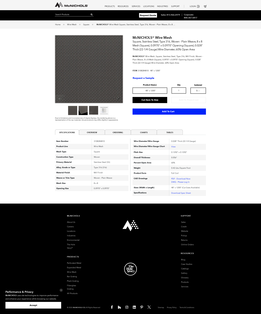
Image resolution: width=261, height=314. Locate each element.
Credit (184, 226)
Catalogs (185, 268)
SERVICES (136, 6)
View (173, 147)
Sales (183, 222)
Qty (179, 85)
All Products (72, 293)
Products (185, 282)
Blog (183, 260)
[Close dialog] (61, 290)
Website (184, 231)
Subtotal (198, 85)
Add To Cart (168, 111)
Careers (70, 226)
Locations (71, 231)
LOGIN (193, 6)
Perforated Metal (74, 263)
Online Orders (187, 244)
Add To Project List (188, 100)
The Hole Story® (71, 246)
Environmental (73, 240)
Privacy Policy (172, 307)
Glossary (185, 277)
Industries (71, 235)
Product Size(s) (150, 85)
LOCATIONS (148, 6)
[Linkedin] (134, 307)
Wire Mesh (72, 24)
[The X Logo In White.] (149, 307)
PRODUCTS (110, 6)
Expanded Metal (74, 267)
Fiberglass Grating (71, 287)
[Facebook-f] (111, 307)
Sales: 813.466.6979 (170, 15)
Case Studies (186, 264)
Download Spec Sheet (181, 193)
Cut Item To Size (150, 100)
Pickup (184, 235)
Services (184, 286)
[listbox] (89, 110)
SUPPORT (175, 6)
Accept (33, 305)
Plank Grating (73, 281)
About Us (71, 222)
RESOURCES (123, 6)
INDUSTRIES (162, 6)
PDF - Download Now (180, 179)
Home (57, 24)
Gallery (184, 273)
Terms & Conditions (187, 307)
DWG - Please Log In (180, 182)
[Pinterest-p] (141, 307)
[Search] (92, 14)
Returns (184, 240)
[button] (89, 69)
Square (86, 24)
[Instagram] (126, 307)
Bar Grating (72, 276)
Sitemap (161, 307)
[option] (72, 110)
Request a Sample (143, 78)
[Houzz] (119, 307)
